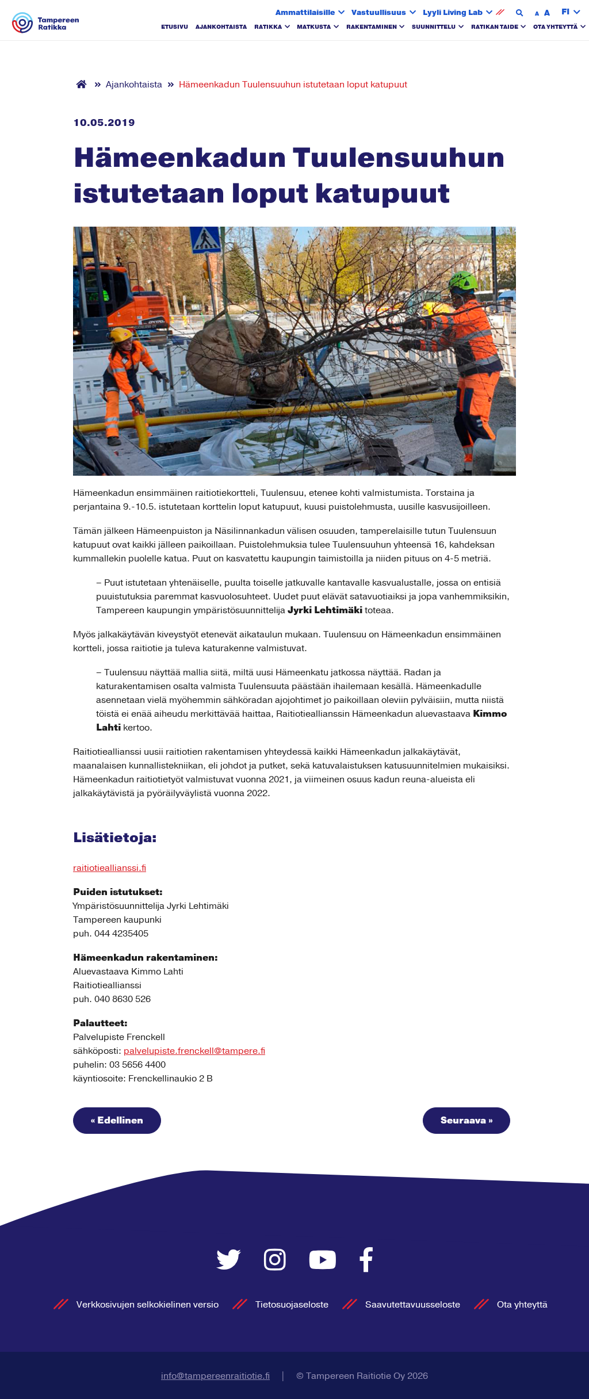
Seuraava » (466, 1120)
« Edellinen (117, 1120)
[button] (571, 12)
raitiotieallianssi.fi (109, 868)
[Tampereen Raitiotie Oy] (45, 23)
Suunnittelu (434, 27)
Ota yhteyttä (555, 27)
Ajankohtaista (221, 27)
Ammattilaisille (305, 12)
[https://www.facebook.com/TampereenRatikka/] (366, 1261)
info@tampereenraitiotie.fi (215, 1376)
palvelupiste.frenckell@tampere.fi (194, 1051)
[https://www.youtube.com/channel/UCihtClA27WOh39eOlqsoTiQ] (326, 1261)
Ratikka (268, 27)
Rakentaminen (371, 27)
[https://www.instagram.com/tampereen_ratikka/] (278, 1261)
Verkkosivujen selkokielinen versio (148, 1304)
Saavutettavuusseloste (412, 1304)
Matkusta (314, 27)
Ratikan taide (494, 27)
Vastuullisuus (378, 12)
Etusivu (174, 27)
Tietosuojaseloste (291, 1304)
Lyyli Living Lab (453, 12)
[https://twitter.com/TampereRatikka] (231, 1261)
